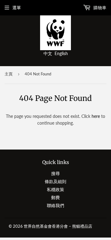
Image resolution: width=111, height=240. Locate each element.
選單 (16, 7)
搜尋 (55, 173)
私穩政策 (55, 189)
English (61, 53)
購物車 (99, 7)
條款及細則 (55, 181)
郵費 (55, 197)
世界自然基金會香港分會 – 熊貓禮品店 (58, 226)
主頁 (9, 73)
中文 (47, 53)
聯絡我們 (55, 205)
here (96, 116)
